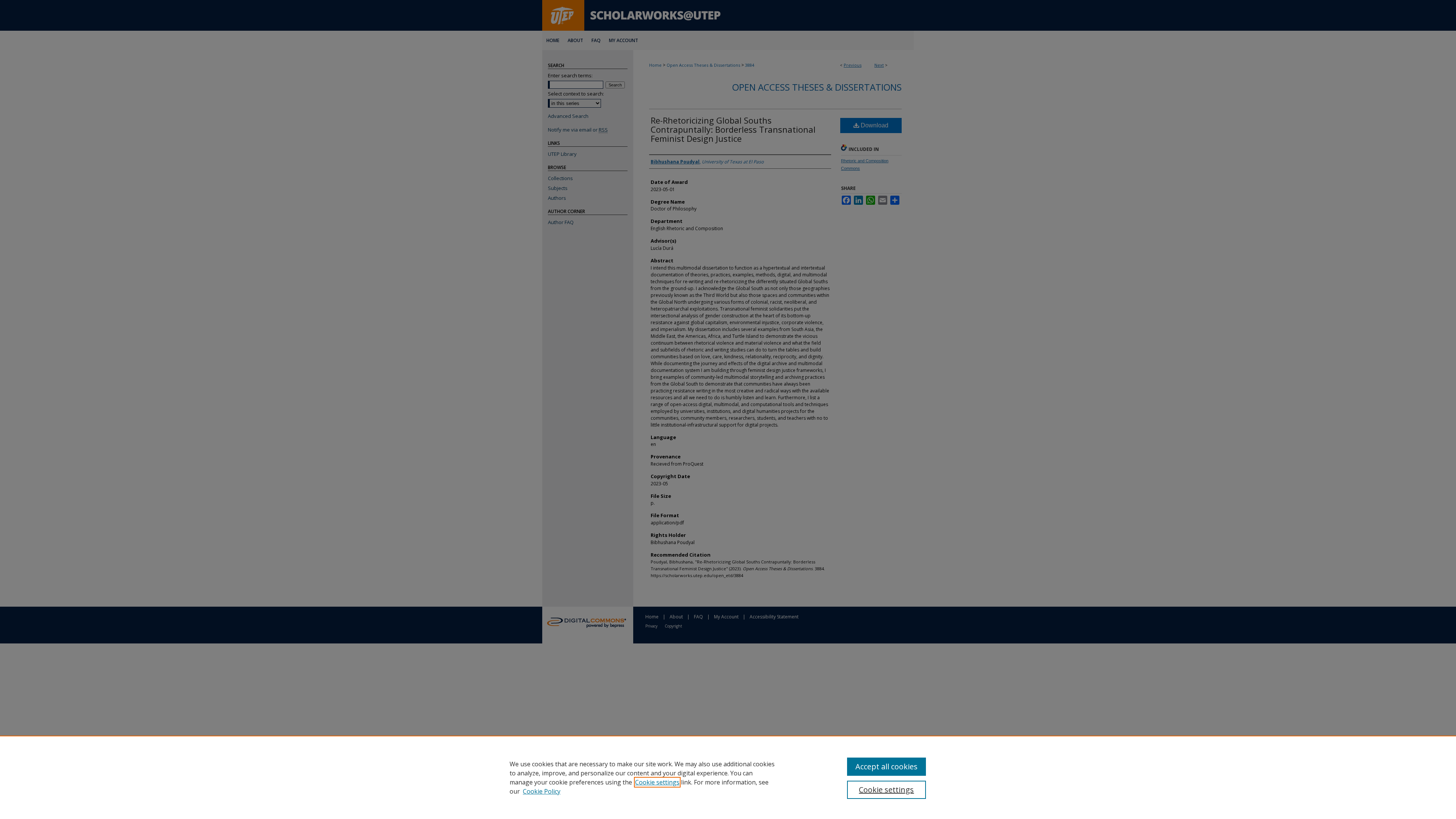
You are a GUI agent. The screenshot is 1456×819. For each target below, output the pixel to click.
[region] (728, 777)
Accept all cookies (886, 766)
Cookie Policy (541, 791)
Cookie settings (657, 782)
